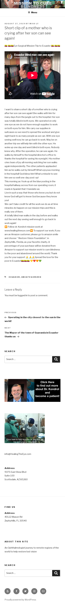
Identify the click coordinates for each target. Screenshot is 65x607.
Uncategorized (31, 277)
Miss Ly (34, 24)
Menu (34, 12)
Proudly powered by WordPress (20, 599)
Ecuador (14, 277)
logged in (22, 295)
